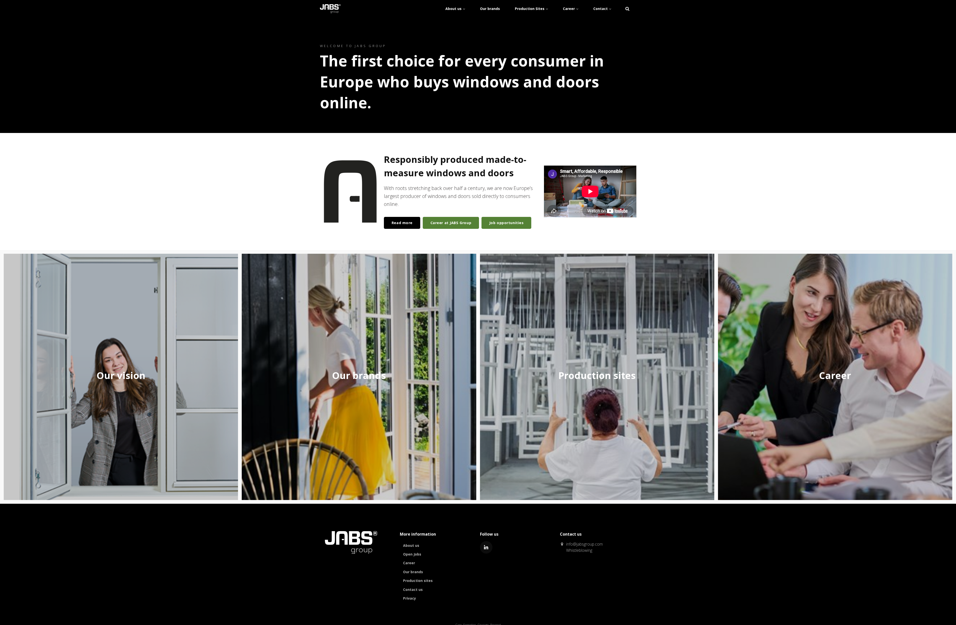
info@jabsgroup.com (584, 544)
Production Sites (530, 8)
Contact (601, 8)
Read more (402, 222)
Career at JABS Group (451, 222)
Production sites (418, 580)
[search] (627, 8)
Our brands (490, 8)
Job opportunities (506, 222)
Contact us (413, 589)
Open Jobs (412, 554)
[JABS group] (351, 557)
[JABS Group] (330, 8)
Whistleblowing (579, 550)
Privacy (409, 598)
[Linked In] (486, 547)
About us (454, 8)
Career (569, 8)
